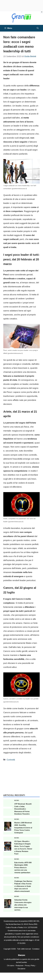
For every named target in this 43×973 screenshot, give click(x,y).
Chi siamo (10, 965)
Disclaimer (21, 969)
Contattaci (35, 949)
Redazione (19, 965)
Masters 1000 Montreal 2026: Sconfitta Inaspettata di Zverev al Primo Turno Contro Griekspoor (23, 828)
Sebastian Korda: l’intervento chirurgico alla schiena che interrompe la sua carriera (22, 905)
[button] (38, 28)
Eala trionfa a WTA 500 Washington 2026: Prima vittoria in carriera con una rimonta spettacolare (23, 867)
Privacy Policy (30, 965)
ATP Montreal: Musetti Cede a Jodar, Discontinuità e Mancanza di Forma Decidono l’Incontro (23, 809)
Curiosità (11, 759)
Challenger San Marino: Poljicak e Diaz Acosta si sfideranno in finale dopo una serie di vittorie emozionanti (23, 886)
